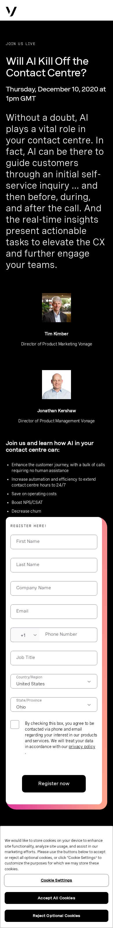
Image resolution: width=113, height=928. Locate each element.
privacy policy (82, 746)
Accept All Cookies (56, 898)
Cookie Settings (56, 880)
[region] (56, 877)
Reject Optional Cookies (57, 915)
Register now (54, 783)
